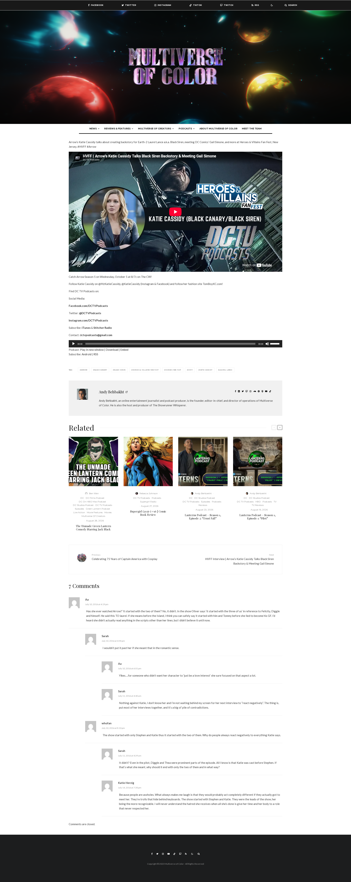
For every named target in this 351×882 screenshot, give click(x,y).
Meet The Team (252, 128)
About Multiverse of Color (218, 128)
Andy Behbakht (111, 391)
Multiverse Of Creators (154, 128)
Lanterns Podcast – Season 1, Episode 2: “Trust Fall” (203, 516)
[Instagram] (163, 854)
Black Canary (100, 370)
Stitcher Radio (102, 327)
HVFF (190, 370)
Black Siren (120, 370)
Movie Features (95, 512)
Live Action (79, 512)
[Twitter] (157, 854)
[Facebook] (152, 854)
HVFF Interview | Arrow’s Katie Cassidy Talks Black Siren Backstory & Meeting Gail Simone (239, 559)
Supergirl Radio (148, 501)
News (93, 128)
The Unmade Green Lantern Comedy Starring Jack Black (93, 527)
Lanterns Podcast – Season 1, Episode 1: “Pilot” (257, 516)
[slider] (275, 343)
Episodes (79, 508)
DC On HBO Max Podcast (92, 501)
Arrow (84, 370)
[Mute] (267, 344)
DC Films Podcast (95, 498)
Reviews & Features (117, 128)
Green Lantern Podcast (98, 508)
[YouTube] (168, 854)
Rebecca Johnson (148, 493)
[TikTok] (174, 854)
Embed (124, 349)
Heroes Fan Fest (173, 370)
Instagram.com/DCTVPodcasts (88, 320)
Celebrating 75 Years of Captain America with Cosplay (124, 557)
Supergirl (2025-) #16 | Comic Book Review (148, 513)
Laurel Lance (225, 370)
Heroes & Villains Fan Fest (146, 370)
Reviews (203, 505)
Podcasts (185, 128)
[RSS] (185, 854)
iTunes (86, 327)
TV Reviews (258, 505)
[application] (175, 343)
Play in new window (92, 349)
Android (86, 354)
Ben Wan (94, 493)
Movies (108, 512)
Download (112, 349)
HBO (258, 501)
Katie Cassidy (206, 370)
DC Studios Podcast (83, 505)
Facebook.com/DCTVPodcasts (88, 305)
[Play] (73, 344)
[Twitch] (180, 854)
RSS (95, 354)
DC (82, 498)
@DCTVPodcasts (90, 313)
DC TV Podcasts (103, 505)
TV (275, 501)
